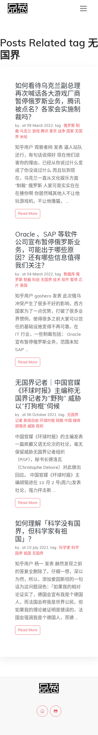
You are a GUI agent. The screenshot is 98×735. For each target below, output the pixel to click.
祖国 (27, 553)
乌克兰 (25, 131)
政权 (39, 426)
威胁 (31, 426)
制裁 (27, 279)
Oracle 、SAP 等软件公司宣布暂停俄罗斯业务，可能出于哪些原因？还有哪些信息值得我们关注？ (47, 250)
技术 (57, 279)
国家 (70, 131)
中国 (68, 420)
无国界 (46, 279)
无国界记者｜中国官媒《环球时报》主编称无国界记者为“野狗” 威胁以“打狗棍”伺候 (48, 394)
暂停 (74, 279)
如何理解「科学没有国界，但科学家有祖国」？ (47, 531)
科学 (75, 547)
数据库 (69, 274)
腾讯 (44, 131)
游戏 (36, 131)
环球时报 (47, 420)
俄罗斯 (69, 125)
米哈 (23, 136)
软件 (65, 279)
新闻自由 (31, 420)
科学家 (64, 547)
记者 (19, 420)
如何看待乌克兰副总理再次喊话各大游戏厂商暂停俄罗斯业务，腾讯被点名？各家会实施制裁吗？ (47, 101)
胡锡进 (20, 426)
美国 (23, 285)
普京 (53, 131)
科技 (36, 279)
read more (27, 213)
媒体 (76, 420)
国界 (19, 553)
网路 (59, 420)
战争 (61, 131)
